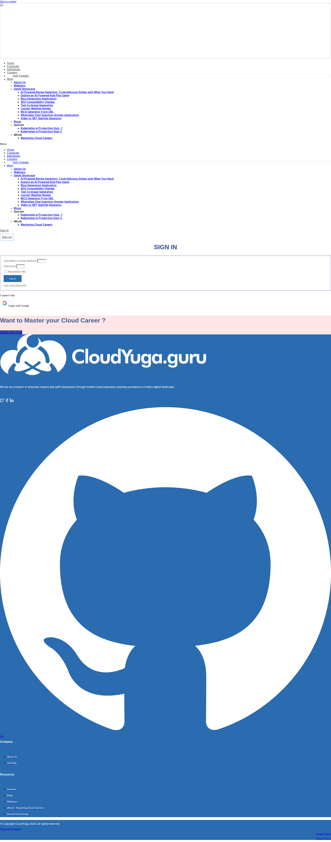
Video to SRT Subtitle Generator (41, 118)
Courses (12, 72)
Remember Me (16, 271)
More (10, 79)
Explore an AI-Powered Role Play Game (45, 95)
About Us (20, 82)
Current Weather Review (36, 108)
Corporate (13, 66)
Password (10, 266)
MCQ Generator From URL (37, 111)
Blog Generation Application (39, 98)
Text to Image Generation (37, 105)
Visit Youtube (21, 75)
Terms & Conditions (10, 829)
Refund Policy (323, 838)
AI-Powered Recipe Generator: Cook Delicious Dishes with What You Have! (67, 92)
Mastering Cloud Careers (36, 138)
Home (10, 63)
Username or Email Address (20, 260)
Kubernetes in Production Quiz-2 (41, 131)
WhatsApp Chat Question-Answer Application (50, 115)
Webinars (20, 85)
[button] (165, 144)
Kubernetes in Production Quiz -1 (42, 128)
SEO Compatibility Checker (38, 102)
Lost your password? (15, 285)
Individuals (13, 69)
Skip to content (8, 1)
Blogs (17, 121)
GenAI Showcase (24, 89)
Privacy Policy (323, 834)
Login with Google (18, 305)
